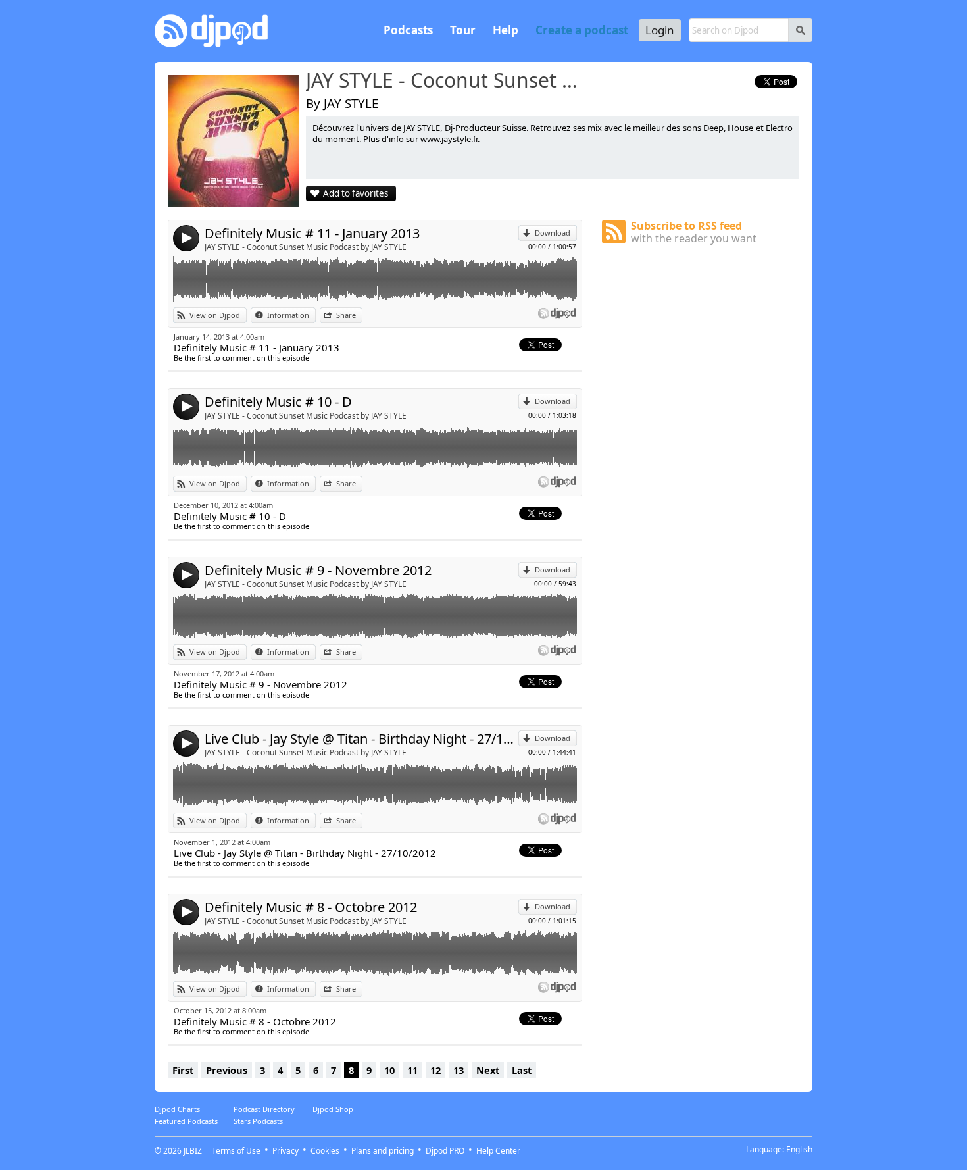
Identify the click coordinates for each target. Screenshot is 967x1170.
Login (659, 30)
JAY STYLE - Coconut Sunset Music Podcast (447, 80)
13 (458, 1070)
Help (505, 30)
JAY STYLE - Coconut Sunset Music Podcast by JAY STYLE (306, 247)
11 (412, 1070)
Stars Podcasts (258, 1121)
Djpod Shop (332, 1109)
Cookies (324, 1150)
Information (288, 315)
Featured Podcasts (186, 1121)
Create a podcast (581, 30)
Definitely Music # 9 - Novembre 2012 (318, 570)
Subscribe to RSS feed (693, 232)
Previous (226, 1070)
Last (522, 1070)
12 (435, 1070)
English (799, 1149)
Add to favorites (355, 193)
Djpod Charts (177, 1109)
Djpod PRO (445, 1150)
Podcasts (408, 30)
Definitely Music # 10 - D (278, 402)
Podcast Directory (264, 1109)
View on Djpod (214, 315)
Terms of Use (236, 1150)
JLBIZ (193, 1150)
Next (487, 1070)
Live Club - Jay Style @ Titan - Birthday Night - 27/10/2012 (361, 738)
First (182, 1070)
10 (389, 1070)
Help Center (498, 1150)
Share (346, 315)
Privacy (285, 1150)
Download (552, 233)
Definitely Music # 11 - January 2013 (312, 233)
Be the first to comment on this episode (241, 358)
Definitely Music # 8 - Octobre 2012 (311, 907)
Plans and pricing (382, 1150)
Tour (463, 30)
